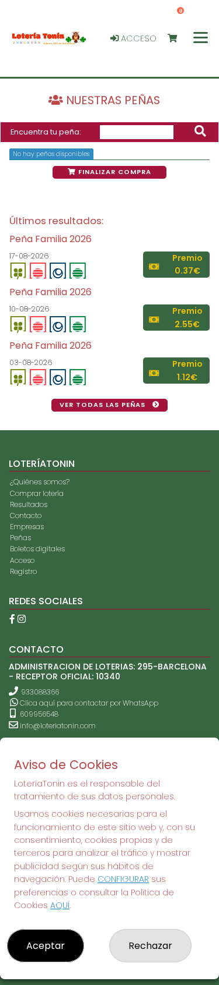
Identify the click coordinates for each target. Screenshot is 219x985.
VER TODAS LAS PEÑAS (104, 404)
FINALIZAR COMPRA (113, 171)
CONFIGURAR (123, 879)
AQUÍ (59, 905)
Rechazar (150, 945)
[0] (178, 38)
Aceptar (45, 945)
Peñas (20, 538)
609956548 (38, 714)
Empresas (27, 527)
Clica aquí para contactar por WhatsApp (88, 703)
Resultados (28, 504)
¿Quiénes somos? (39, 482)
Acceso (138, 38)
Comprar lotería (37, 493)
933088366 (40, 692)
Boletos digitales (37, 549)
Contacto (25, 515)
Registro (23, 571)
